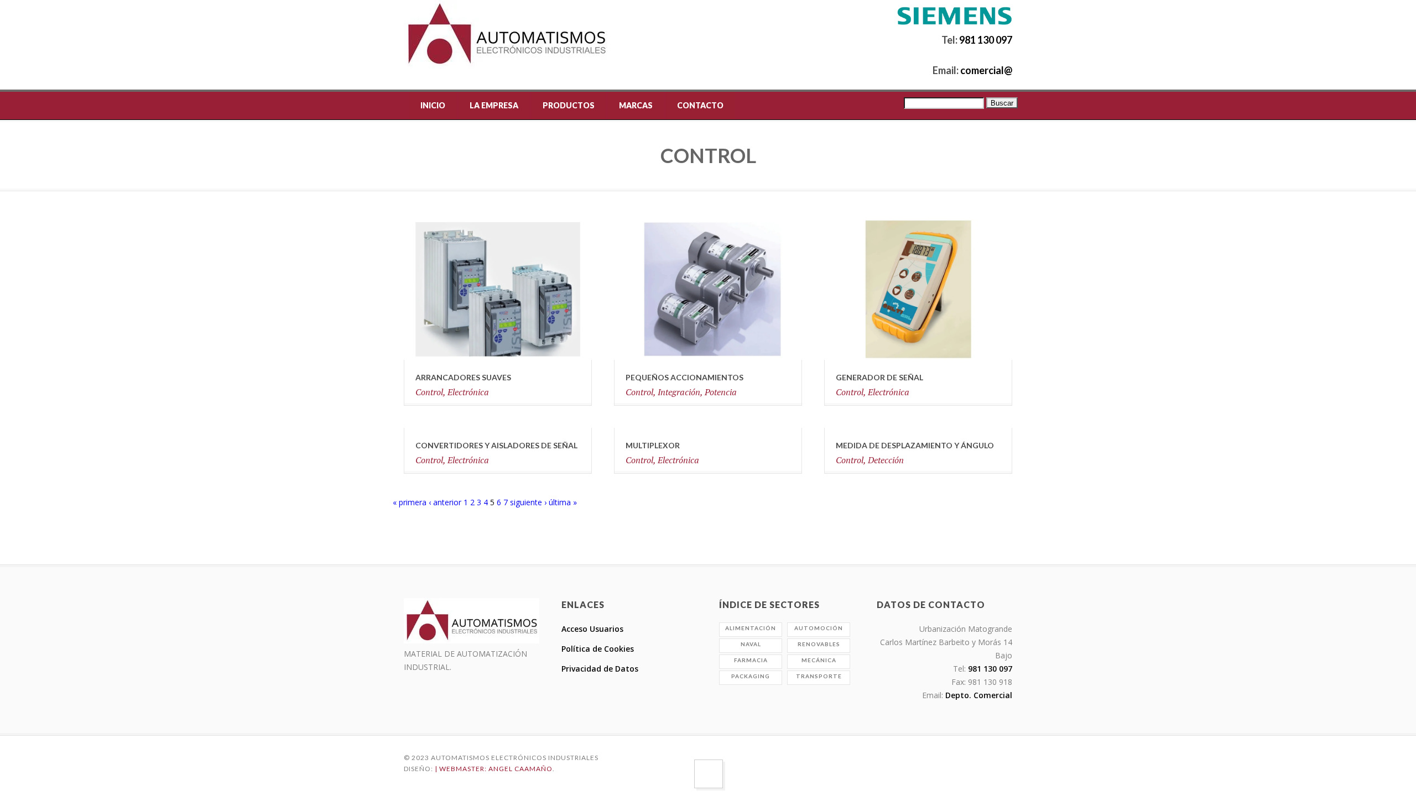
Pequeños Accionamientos (684, 377)
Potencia (721, 392)
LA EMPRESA (494, 105)
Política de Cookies (597, 648)
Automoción (818, 628)
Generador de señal (879, 377)
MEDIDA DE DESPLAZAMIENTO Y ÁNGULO (915, 445)
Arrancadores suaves (463, 377)
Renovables (819, 644)
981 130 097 (985, 40)
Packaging (750, 676)
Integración (679, 392)
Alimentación (750, 628)
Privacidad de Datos (599, 668)
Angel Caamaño (520, 768)
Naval (751, 644)
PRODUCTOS (569, 105)
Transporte (819, 676)
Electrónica (468, 392)
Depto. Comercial (977, 695)
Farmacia (751, 660)
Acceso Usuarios (592, 629)
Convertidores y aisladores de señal (496, 445)
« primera (409, 502)
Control (429, 392)
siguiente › (528, 502)
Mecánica (818, 660)
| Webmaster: (461, 768)
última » (563, 502)
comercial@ (985, 70)
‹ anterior (445, 502)
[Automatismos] (506, 34)
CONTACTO (700, 105)
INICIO (432, 105)
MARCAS (636, 105)
